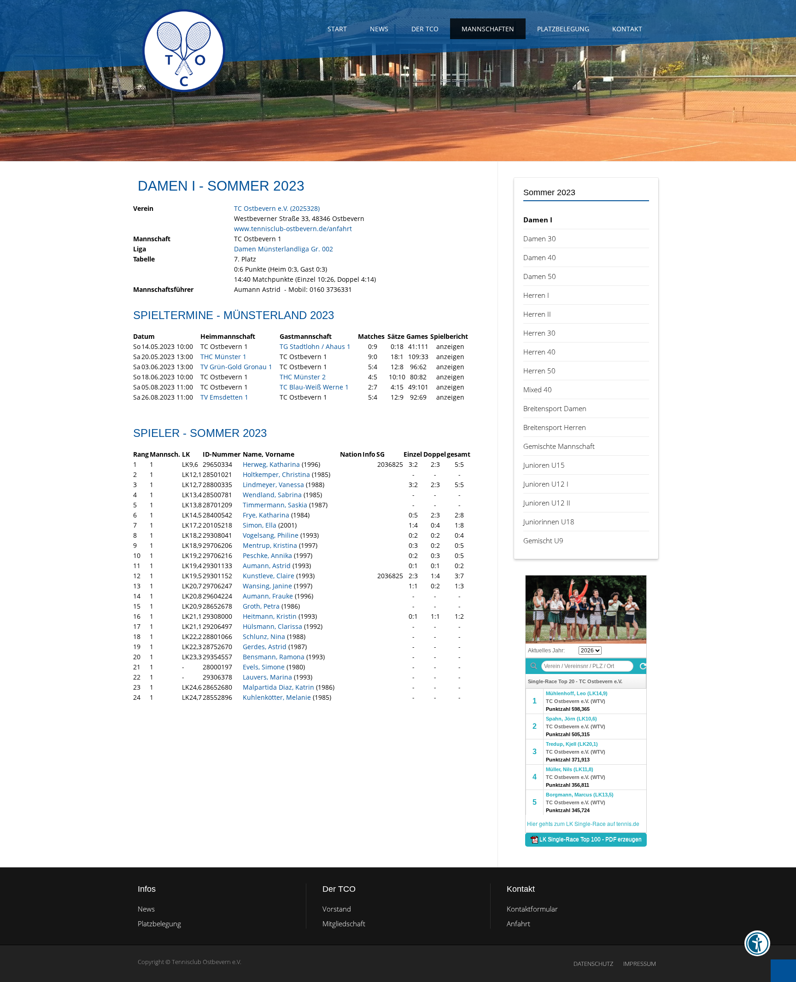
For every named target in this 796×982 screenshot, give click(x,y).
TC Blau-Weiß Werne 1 (314, 387)
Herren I (536, 295)
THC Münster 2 (303, 376)
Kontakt (627, 28)
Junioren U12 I (545, 483)
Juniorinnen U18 (548, 521)
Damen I (537, 219)
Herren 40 (539, 351)
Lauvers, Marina (267, 677)
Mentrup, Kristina (270, 545)
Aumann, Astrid (267, 565)
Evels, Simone (264, 666)
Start (337, 28)
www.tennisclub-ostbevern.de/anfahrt (293, 228)
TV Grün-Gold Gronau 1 (236, 366)
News (379, 28)
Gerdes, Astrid (265, 646)
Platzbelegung (563, 28)
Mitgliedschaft (343, 923)
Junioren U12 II (546, 502)
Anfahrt (518, 923)
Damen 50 (539, 276)
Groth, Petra (261, 606)
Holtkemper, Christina (276, 474)
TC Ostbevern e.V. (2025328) (277, 208)
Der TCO (425, 28)
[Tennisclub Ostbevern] (183, 50)
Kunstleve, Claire (268, 575)
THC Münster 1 (223, 356)
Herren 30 (539, 332)
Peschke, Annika (267, 555)
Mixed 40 (537, 389)
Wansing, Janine (267, 585)
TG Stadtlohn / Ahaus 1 (315, 346)
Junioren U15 (544, 465)
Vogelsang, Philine (270, 535)
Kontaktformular (532, 908)
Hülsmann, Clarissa (272, 626)
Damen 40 (539, 257)
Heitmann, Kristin (270, 616)
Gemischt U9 (543, 540)
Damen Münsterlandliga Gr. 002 (283, 248)
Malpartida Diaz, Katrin (278, 687)
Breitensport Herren (554, 427)
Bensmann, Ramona (273, 656)
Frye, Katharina (266, 515)
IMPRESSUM (639, 963)
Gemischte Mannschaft (559, 446)
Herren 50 (539, 370)
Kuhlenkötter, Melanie (277, 697)
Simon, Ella (259, 525)
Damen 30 (539, 238)
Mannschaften (488, 28)
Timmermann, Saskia (275, 504)
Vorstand (336, 908)
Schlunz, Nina (264, 636)
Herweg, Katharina (271, 464)
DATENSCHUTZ (593, 963)
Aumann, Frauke (268, 596)
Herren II (537, 314)
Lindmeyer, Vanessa (273, 484)
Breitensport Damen (554, 408)
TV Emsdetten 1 (224, 397)
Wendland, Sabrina (272, 494)
